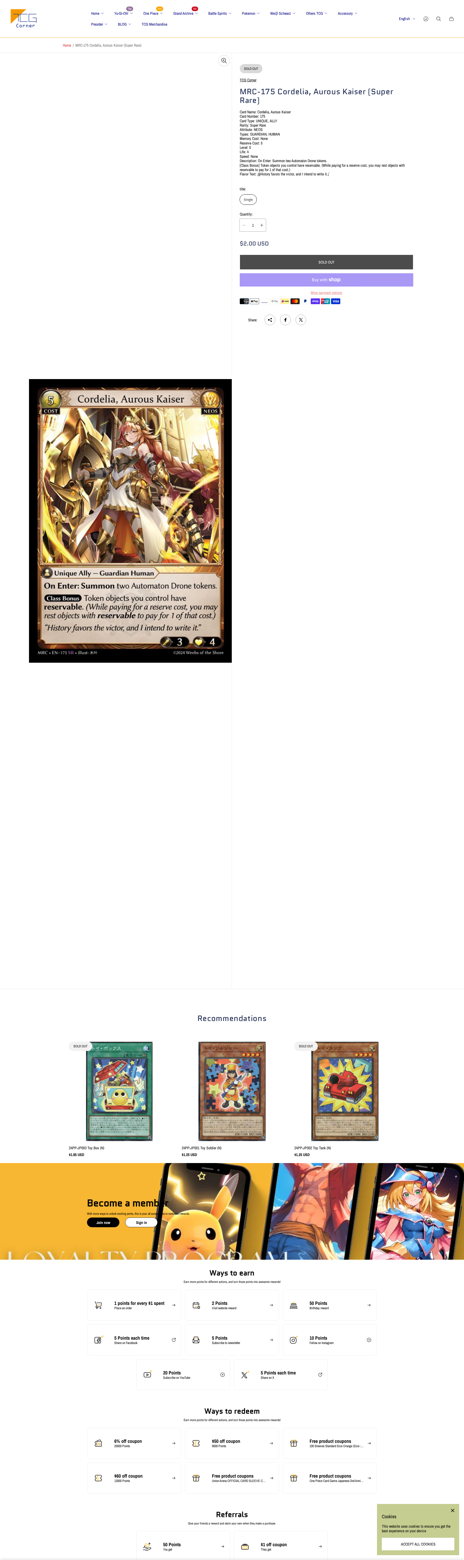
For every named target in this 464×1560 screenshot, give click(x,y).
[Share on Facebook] (285, 320)
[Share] (270, 320)
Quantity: (246, 214)
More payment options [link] (326, 292)
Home (67, 45)
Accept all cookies (418, 1544)
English (404, 18)
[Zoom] (224, 60)
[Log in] (425, 19)
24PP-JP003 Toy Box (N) (86, 1148)
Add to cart (232, 1091)
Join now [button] (103, 1222)
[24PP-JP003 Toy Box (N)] (119, 1091)
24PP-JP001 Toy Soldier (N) (201, 1148)
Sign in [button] (141, 1222)
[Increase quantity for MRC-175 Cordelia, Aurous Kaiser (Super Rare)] (262, 225)
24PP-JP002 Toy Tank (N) (312, 1148)
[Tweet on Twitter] (301, 320)
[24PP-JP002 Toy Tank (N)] (344, 1091)
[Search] (438, 19)
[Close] (452, 1510)
